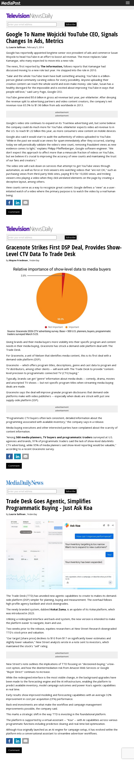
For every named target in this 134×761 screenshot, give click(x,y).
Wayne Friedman (18, 260)
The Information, (51, 66)
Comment (14, 211)
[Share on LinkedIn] (17, 202)
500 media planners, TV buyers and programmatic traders (54, 437)
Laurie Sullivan (17, 47)
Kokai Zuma (58, 609)
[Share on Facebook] (9, 202)
